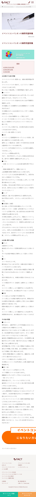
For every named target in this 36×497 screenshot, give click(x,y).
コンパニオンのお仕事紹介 (8, 476)
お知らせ (4, 465)
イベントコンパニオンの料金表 (9, 472)
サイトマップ (5, 483)
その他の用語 (6, 71)
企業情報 (4, 481)
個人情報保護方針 (22, 481)
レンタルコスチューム (23, 467)
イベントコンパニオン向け (24, 463)
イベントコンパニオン (7, 463)
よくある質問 (5, 469)
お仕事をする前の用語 (8, 67)
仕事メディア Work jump (23, 483)
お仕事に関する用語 (8, 69)
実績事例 (20, 465)
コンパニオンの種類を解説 (8, 478)
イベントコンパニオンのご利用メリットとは (12, 474)
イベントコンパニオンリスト (8, 467)
